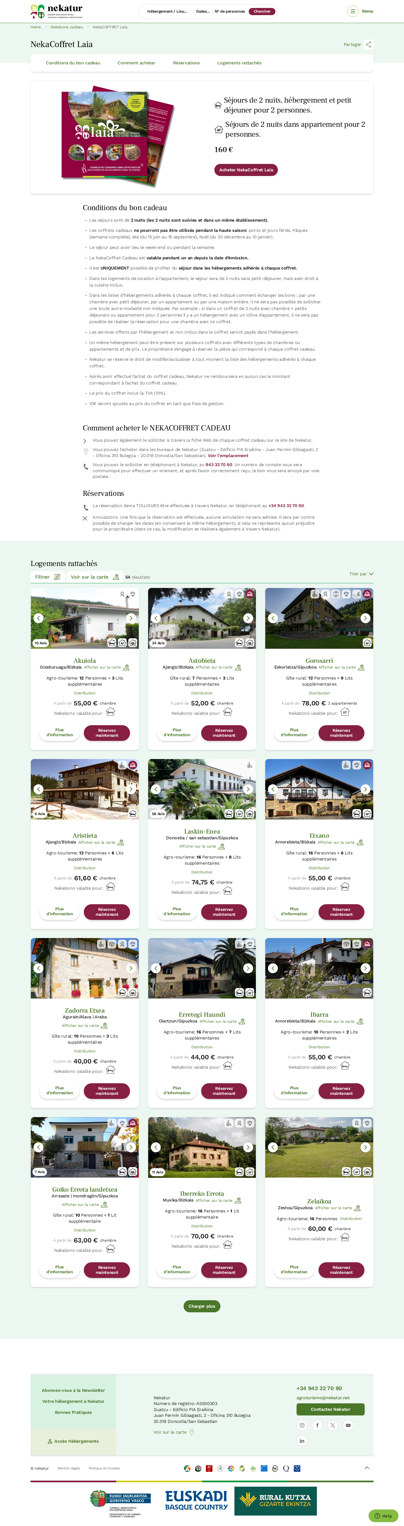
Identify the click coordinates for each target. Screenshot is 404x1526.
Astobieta (202, 660)
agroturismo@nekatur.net (323, 1397)
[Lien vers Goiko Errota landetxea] (85, 1147)
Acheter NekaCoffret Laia (246, 169)
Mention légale (69, 1468)
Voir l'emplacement (228, 455)
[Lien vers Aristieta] (85, 789)
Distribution (84, 693)
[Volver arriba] (367, 1468)
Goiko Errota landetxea (84, 1189)
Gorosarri (319, 660)
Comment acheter (136, 62)
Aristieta (85, 835)
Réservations (186, 62)
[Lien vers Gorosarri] (319, 618)
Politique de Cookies (104, 1468)
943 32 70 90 (219, 464)
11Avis (157, 1172)
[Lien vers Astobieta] (202, 618)
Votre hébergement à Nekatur (73, 1401)
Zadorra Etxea (84, 1010)
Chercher (262, 11)
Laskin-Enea (202, 831)
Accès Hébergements (76, 1441)
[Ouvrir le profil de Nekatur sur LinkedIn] (302, 1440)
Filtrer (42, 577)
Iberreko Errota (202, 1193)
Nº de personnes (230, 11)
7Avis (40, 1172)
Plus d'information (59, 732)
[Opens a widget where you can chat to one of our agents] (383, 1516)
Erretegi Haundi (202, 1014)
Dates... (203, 11)
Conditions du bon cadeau (73, 62)
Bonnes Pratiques (73, 1412)
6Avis (40, 814)
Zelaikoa (319, 1201)
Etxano (319, 835)
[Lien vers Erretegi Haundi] (202, 968)
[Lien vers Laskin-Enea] (202, 789)
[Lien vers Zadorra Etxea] (85, 968)
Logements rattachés (239, 62)
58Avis (158, 814)
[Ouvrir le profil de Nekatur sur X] (332, 1425)
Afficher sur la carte (102, 667)
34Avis (158, 643)
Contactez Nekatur (330, 1409)
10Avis (41, 643)
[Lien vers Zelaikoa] (319, 1147)
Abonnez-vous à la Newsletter (73, 1390)
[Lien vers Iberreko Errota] (202, 1147)
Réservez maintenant (107, 733)
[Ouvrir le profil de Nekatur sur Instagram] (302, 1425)
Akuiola (85, 660)
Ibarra (319, 1014)
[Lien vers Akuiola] (85, 618)
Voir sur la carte (89, 577)
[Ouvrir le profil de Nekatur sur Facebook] (317, 1425)
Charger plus (202, 1306)
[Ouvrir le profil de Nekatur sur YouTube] (348, 1425)
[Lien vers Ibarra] (319, 968)
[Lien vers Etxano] (319, 789)
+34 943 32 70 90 (286, 505)
